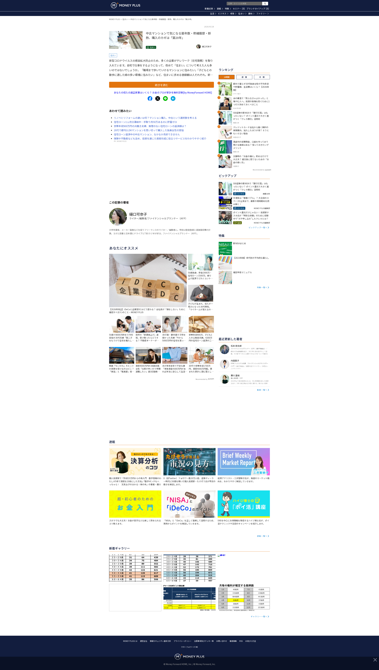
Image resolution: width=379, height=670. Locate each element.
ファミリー (261, 13)
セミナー (238, 8)
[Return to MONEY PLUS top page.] (125, 5)
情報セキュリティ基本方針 (160, 641)
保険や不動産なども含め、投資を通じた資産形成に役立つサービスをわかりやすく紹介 (160, 138)
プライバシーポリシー (182, 641)
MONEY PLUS (114, 19)
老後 (232, 13)
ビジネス (222, 13)
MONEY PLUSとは (130, 641)
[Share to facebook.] (150, 98)
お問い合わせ (221, 641)
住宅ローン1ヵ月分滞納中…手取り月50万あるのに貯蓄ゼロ (145, 122)
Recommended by (201, 379)
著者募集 (233, 641)
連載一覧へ (262, 536)
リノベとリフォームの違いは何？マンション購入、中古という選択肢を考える (155, 118)
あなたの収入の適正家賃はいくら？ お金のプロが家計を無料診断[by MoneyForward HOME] (163, 92)
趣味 (250, 13)
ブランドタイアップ (257, 8)
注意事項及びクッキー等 (204, 641)
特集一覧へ (262, 287)
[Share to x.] (157, 98)
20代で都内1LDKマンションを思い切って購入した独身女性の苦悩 (149, 130)
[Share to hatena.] (173, 98)
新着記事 (209, 8)
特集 (227, 8)
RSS (241, 641)
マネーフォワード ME (189, 647)
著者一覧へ (262, 390)
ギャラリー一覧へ (259, 616)
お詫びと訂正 (250, 641)
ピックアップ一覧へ (258, 227)
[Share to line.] (165, 98)
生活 (212, 13)
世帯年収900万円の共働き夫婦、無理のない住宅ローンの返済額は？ (150, 126)
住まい (241, 13)
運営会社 (143, 641)
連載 (219, 8)
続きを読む (161, 85)
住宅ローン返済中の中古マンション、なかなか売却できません (147, 134)
